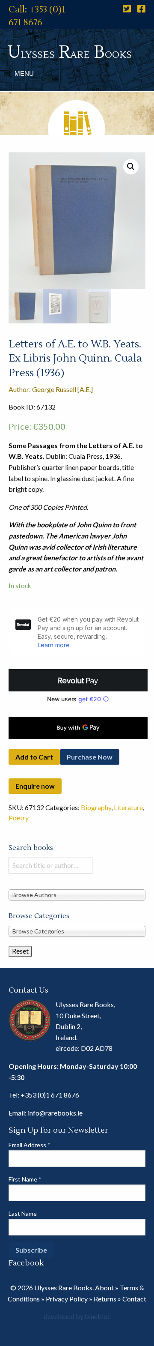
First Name (25, 1179)
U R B (70, 52)
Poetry (19, 818)
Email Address (29, 1145)
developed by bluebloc (77, 1316)
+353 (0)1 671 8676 (50, 1095)
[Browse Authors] (77, 894)
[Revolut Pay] (78, 680)
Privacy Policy (67, 1299)
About (104, 1287)
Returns (105, 1299)
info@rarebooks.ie (55, 1113)
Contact (134, 1299)
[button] (131, 166)
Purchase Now (90, 757)
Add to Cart (34, 757)
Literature (128, 807)
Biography (96, 807)
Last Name (23, 1213)
